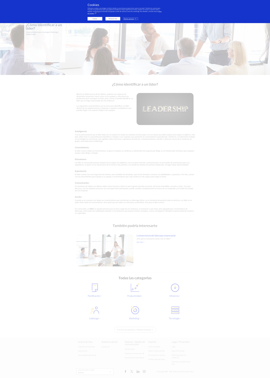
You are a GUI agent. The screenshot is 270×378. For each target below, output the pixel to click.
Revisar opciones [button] (129, 19)
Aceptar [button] (95, 19)
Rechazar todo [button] (113, 19)
